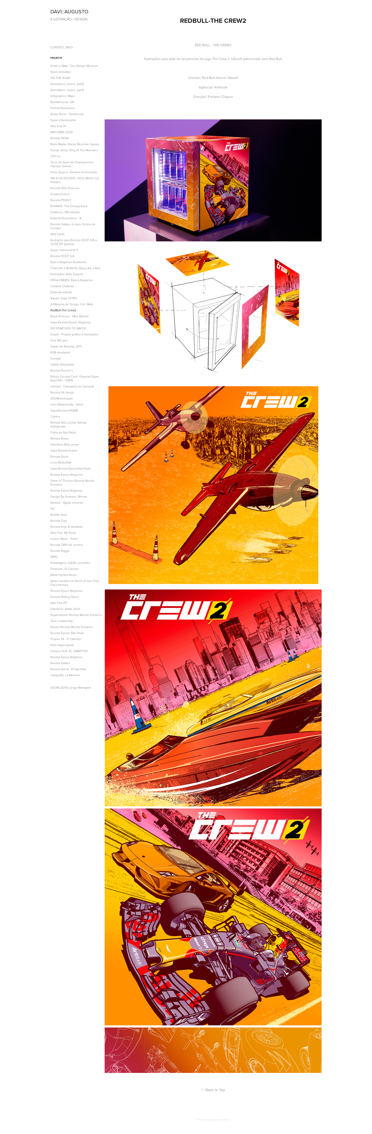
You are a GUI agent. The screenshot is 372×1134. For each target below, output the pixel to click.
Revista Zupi (58, 520)
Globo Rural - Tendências (67, 114)
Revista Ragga (59, 551)
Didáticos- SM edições (65, 212)
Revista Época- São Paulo (67, 633)
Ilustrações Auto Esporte (66, 274)
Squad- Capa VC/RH (63, 298)
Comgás (55, 358)
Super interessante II (64, 250)
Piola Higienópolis (62, 645)
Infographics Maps (62, 96)
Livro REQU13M (60, 462)
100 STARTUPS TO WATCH (68, 328)
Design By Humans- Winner (68, 496)
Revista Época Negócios (66, 474)
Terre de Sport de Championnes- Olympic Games (72, 164)
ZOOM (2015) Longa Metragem (70, 687)
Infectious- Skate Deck (65, 609)
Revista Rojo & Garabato (66, 527)
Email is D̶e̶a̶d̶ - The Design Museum (74, 66)
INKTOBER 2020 (61, 132)
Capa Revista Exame (63, 450)
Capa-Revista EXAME (64, 410)
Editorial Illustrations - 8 (65, 218)
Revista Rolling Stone (64, 597)
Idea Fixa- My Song (63, 533)
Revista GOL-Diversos (65, 188)
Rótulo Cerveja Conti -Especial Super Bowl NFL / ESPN (74, 378)
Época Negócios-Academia (68, 262)
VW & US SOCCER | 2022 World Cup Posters (74, 180)
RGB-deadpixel (60, 352)
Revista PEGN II (60, 200)
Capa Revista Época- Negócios (70, 322)
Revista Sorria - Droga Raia (68, 669)
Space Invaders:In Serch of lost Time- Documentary (75, 583)
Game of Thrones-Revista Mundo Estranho (72, 482)
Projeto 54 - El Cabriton (65, 639)
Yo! (52, 508)
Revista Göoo (59, 456)
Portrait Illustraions (62, 108)
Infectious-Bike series (64, 444)
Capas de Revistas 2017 (66, 346)
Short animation (60, 72)
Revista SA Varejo (62, 392)
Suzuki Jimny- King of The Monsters (74, 150)
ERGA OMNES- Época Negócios (71, 280)
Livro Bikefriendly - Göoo (66, 404)
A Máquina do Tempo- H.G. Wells (71, 304)
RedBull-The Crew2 (63, 310)
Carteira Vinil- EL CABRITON (69, 651)
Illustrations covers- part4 (67, 90)
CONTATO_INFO (61, 47)
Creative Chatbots (62, 286)
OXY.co (55, 156)
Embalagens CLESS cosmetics (70, 563)
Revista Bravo (59, 438)
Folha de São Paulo (63, 432)
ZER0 (54, 557)
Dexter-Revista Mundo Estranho (71, 627)
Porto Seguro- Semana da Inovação (73, 172)
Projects (56, 58)
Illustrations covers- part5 (67, 84)
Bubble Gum (58, 514)
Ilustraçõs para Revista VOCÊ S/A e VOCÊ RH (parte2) (73, 242)
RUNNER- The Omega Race (68, 206)
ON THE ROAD (60, 78)
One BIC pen (59, 340)
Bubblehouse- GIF (62, 102)
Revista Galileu (60, 663)
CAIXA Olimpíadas (62, 364)
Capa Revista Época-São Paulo (70, 468)
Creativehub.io (60, 194)
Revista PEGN (59, 138)
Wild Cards (57, 234)
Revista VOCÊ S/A (62, 256)
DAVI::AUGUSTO (69, 11)
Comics (55, 416)
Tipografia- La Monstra (65, 675)
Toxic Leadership (61, 621)
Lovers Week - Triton (64, 539)
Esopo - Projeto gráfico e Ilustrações (74, 334)
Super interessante (63, 120)
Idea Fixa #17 (58, 603)
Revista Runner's (61, 370)
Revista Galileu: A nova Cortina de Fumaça (72, 226)
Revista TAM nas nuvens (66, 545)
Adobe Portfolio (220, 1119)
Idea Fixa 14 (58, 126)
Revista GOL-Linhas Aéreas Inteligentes (68, 424)
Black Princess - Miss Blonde (69, 316)
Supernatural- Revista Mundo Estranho (76, 615)
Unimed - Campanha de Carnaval (72, 386)
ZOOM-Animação (61, 398)
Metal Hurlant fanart (63, 575)
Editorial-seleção (61, 292)
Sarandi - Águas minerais (66, 502)
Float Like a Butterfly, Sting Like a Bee (75, 268)
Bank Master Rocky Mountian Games (74, 144)
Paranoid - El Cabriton (64, 569)
